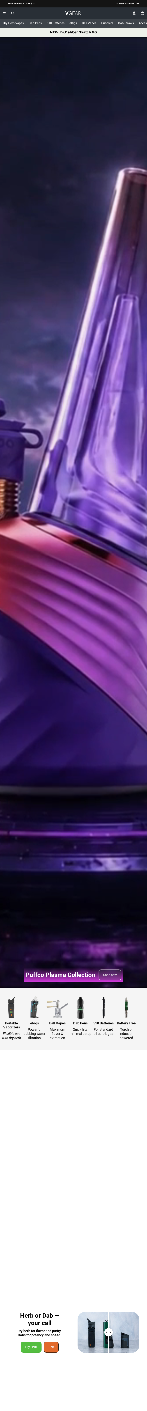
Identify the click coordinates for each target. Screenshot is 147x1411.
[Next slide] (134, 1019)
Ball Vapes (89, 23)
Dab (51, 1347)
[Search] (12, 13)
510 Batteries (56, 23)
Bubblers (107, 23)
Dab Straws (126, 23)
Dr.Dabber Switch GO (78, 32)
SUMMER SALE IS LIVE (127, 3)
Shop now (110, 975)
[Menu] (4, 13)
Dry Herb (31, 1347)
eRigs (73, 23)
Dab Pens (35, 23)
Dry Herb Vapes (13, 23)
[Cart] (142, 13)
